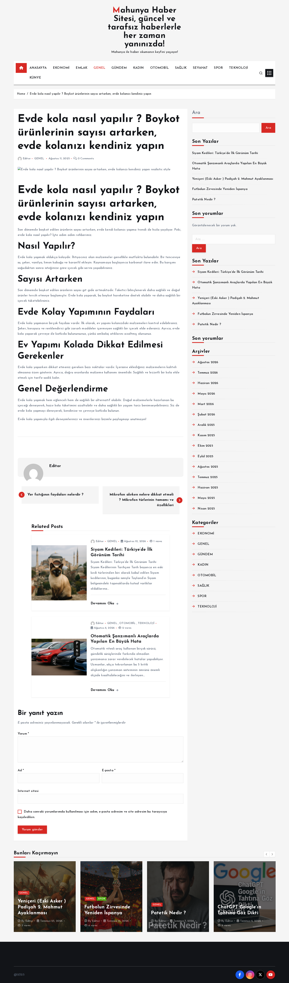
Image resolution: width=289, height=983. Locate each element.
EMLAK (81, 68)
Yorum (23, 733)
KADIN (138, 68)
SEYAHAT (200, 68)
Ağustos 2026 (208, 362)
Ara (196, 112)
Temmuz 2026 (208, 372)
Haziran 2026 (208, 383)
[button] (267, 854)
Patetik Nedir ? (203, 199)
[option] (45, 896)
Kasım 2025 (206, 435)
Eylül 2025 (205, 456)
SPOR (218, 68)
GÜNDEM (119, 68)
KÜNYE (35, 77)
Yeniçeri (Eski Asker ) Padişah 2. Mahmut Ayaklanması (232, 178)
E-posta (108, 770)
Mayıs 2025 (206, 498)
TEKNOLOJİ (238, 68)
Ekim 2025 (205, 445)
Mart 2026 (206, 404)
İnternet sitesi (28, 791)
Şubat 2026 (206, 414)
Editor (27, 158)
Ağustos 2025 (208, 466)
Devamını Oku (103, 603)
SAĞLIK (181, 68)
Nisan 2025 (206, 508)
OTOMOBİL (159, 68)
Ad (21, 770)
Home (21, 94)
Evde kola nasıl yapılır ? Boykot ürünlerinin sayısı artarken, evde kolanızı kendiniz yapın (90, 94)
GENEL (99, 68)
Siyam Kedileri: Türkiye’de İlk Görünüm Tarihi (225, 153)
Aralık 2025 (206, 425)
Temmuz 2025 (208, 477)
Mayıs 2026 (206, 393)
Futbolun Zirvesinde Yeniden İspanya (220, 189)
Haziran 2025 (208, 487)
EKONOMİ (61, 68)
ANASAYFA (38, 68)
